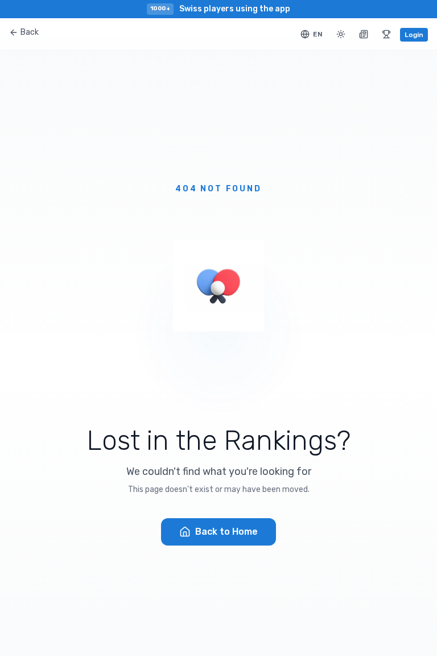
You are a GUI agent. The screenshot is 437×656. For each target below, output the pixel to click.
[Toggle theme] (341, 34)
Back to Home (226, 531)
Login (414, 35)
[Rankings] (386, 34)
